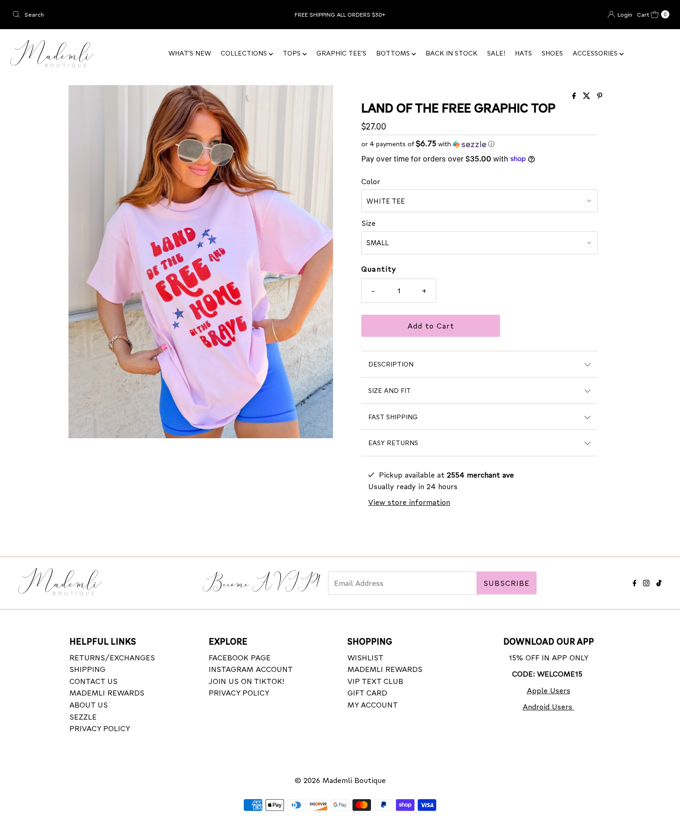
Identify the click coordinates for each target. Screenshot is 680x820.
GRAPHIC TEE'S (341, 53)
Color (370, 181)
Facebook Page (240, 657)
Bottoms (394, 53)
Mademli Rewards (106, 692)
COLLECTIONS (245, 53)
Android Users (549, 706)
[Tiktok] (658, 581)
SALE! (496, 53)
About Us (88, 704)
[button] (479, 144)
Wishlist (365, 657)
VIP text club (375, 681)
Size (368, 223)
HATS (523, 53)
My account (372, 704)
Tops (293, 53)
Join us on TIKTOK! (246, 681)
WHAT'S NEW (189, 53)
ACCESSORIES (596, 53)
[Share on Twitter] (588, 96)
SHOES (552, 53)
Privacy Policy (99, 728)
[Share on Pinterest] (599, 96)
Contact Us (93, 681)
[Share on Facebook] (575, 96)
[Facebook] (635, 581)
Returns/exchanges (112, 657)
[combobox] (116, 14)
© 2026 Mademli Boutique (340, 780)
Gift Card (367, 692)
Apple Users (548, 690)
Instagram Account (251, 669)
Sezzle (83, 716)
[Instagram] (646, 581)
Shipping (87, 669)
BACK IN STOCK (451, 53)
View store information (409, 502)
